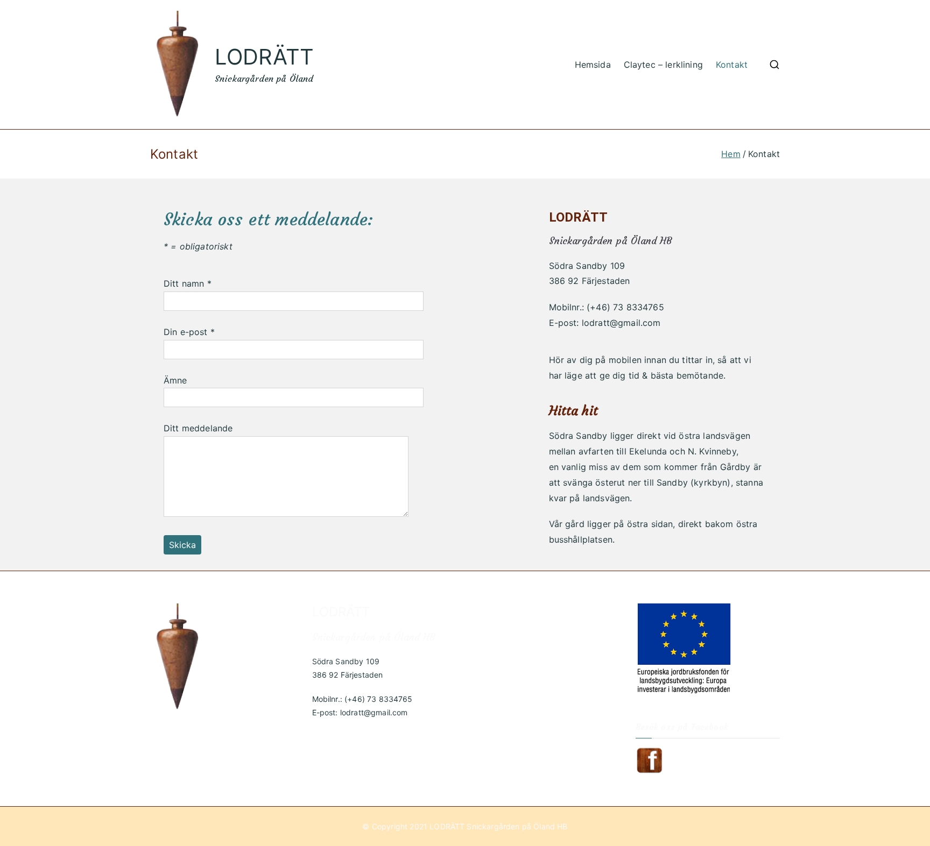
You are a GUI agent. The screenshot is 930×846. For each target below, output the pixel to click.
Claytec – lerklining (663, 64)
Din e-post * (189, 331)
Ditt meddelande (198, 428)
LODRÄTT (264, 57)
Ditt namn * (188, 283)
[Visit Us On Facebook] (649, 759)
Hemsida (593, 64)
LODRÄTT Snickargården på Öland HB (498, 826)
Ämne (175, 380)
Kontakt (732, 64)
